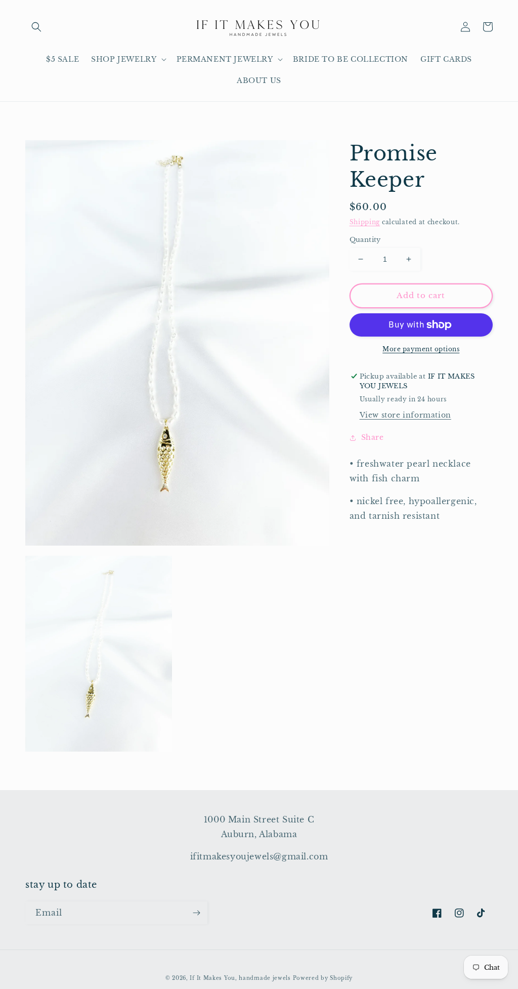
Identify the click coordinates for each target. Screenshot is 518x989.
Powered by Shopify (323, 978)
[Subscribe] (196, 912)
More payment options (420, 349)
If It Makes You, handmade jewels (240, 978)
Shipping (365, 222)
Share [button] (372, 437)
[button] (36, 27)
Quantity (365, 239)
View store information (405, 415)
